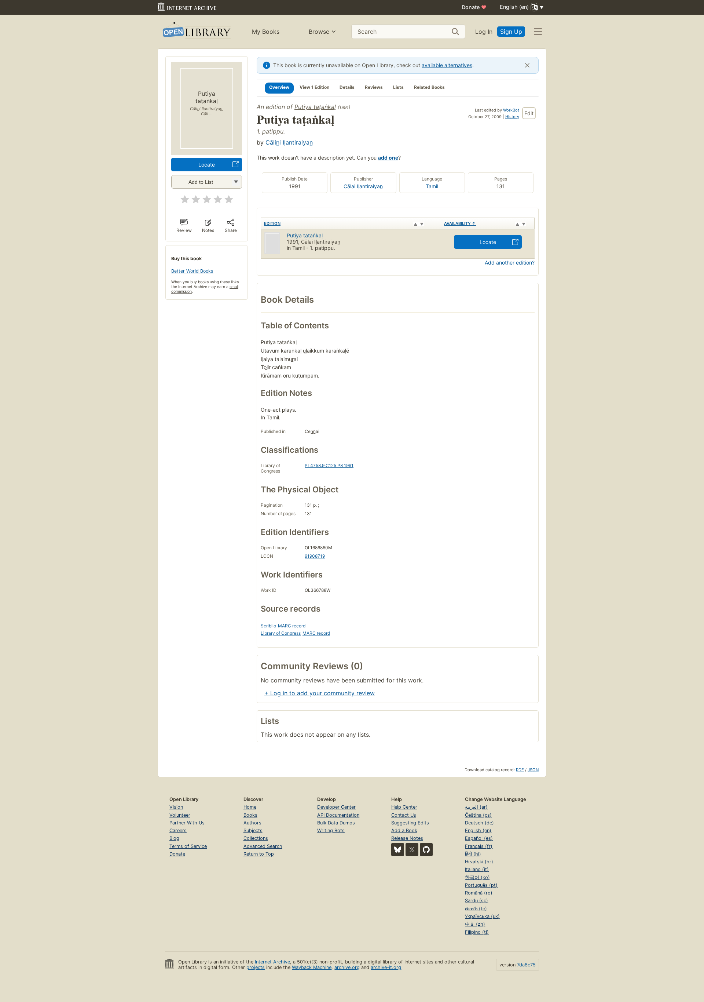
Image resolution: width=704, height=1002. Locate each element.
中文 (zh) (475, 924)
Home (249, 807)
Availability (460, 223)
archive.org (347, 967)
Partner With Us (187, 823)
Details (347, 87)
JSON (533, 769)
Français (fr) (478, 846)
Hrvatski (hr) (479, 861)
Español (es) (479, 838)
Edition (272, 223)
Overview (279, 87)
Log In (483, 31)
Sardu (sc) (476, 900)
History (512, 116)
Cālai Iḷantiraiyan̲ (363, 186)
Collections (255, 838)
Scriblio (268, 625)
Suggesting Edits (410, 823)
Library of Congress (281, 633)
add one (388, 157)
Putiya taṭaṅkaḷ (315, 106)
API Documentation (338, 815)
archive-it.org (386, 967)
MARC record (291, 625)
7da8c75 (526, 965)
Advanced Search (262, 846)
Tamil (432, 186)
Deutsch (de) (479, 823)
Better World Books (192, 271)
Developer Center (336, 807)
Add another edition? (510, 262)
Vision (176, 807)
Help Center (404, 807)
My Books (265, 31)
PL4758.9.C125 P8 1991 (329, 465)
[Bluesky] (397, 849)
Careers (178, 830)
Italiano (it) (477, 869)
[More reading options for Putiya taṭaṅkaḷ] (236, 182)
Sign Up (511, 31)
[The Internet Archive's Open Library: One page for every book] (196, 31)
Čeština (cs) (478, 815)
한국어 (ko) (477, 877)
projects (255, 967)
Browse (319, 31)
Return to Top (258, 854)
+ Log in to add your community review (319, 693)
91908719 (315, 556)
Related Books (429, 87)
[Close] (527, 65)
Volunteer (179, 815)
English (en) (478, 830)
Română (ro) (478, 893)
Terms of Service (188, 846)
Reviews (374, 87)
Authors (252, 823)
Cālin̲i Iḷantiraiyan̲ (289, 142)
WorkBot (511, 110)
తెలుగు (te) (476, 908)
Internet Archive (272, 962)
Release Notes (407, 838)
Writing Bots (331, 830)
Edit (529, 113)
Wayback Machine (311, 967)
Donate (474, 7)
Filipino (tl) (477, 932)
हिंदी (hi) (473, 854)
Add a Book (404, 830)
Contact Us (403, 815)
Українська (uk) (482, 916)
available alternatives (447, 65)
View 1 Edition (314, 87)
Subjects (253, 830)
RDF (520, 769)
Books (250, 815)
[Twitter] (412, 849)
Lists (398, 87)
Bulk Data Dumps (336, 823)
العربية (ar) (476, 807)
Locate (206, 164)
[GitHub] (426, 849)
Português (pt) (481, 885)
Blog (174, 838)
